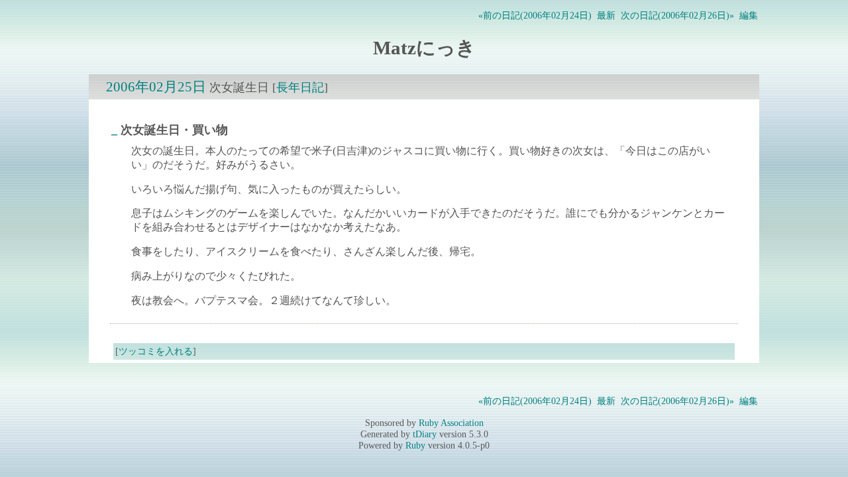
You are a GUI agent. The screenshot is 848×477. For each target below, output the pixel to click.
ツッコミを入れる (156, 351)
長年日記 (300, 87)
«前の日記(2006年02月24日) (535, 15)
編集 (748, 15)
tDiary (425, 434)
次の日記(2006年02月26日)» (677, 15)
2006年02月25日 (156, 86)
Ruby (415, 445)
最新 (606, 15)
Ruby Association (451, 422)
